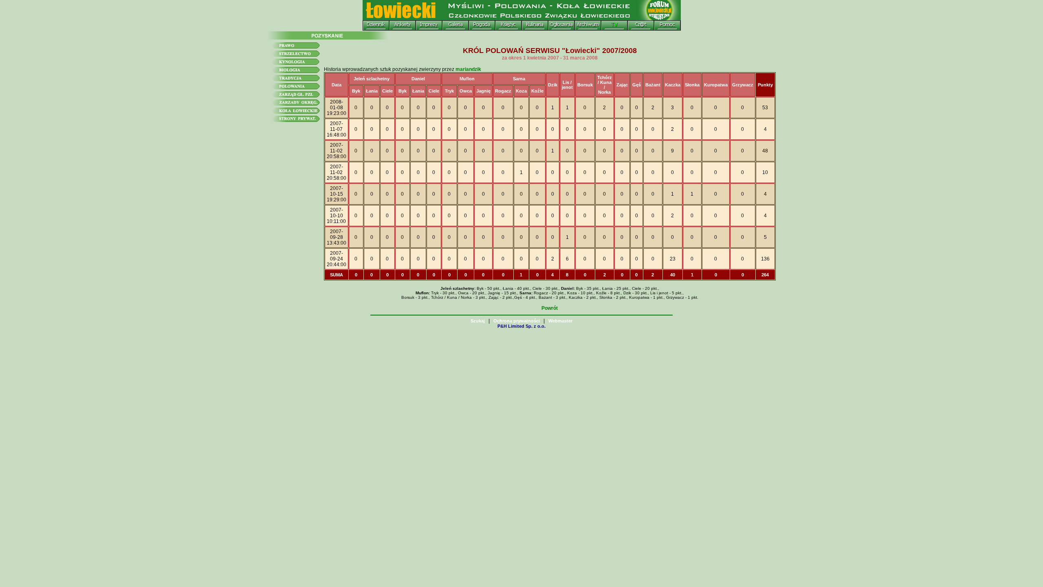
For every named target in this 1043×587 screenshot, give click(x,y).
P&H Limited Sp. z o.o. (521, 326)
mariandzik (468, 69)
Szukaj (478, 320)
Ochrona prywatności (516, 320)
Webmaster (560, 320)
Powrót (549, 308)
